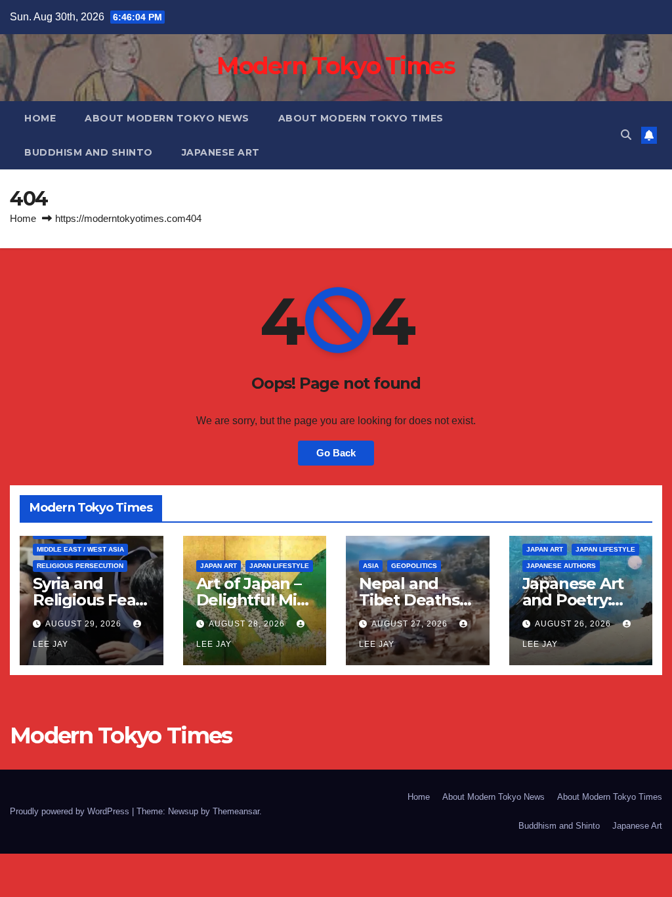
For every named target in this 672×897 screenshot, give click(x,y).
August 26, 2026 (574, 623)
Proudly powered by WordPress (71, 811)
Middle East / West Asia (80, 549)
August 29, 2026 (84, 623)
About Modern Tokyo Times (361, 118)
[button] (626, 135)
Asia (371, 565)
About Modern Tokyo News (167, 118)
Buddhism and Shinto (88, 152)
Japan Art (218, 565)
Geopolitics (414, 565)
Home (40, 118)
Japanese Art (221, 152)
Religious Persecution (80, 565)
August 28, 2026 (248, 623)
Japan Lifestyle (279, 565)
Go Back (336, 452)
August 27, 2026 (410, 623)
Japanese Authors (561, 565)
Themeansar (236, 811)
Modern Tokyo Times (336, 65)
